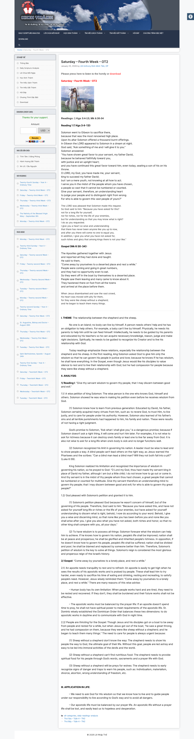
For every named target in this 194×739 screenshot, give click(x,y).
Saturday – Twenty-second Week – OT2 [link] (34, 256)
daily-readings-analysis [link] (87, 715)
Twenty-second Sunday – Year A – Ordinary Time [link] (34, 308)
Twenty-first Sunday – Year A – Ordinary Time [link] (33, 364)
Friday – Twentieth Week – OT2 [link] (33, 378)
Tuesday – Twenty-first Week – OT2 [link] (34, 347)
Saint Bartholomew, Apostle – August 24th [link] (35, 355)
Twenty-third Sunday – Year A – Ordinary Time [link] (33, 247)
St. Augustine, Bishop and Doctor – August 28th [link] (34, 323)
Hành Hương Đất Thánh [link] (29, 161)
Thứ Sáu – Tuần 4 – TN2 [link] (74, 718)
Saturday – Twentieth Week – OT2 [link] (34, 372)
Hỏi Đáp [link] (136, 33)
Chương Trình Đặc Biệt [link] (153, 33)
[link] (190, 16)
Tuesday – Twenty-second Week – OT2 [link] (34, 290)
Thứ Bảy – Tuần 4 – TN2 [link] (74, 721)
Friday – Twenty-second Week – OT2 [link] (35, 264)
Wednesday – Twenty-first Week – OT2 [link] (34, 339)
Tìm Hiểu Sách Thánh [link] (94, 33)
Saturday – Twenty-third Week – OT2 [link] (35, 190)
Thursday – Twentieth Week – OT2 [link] (34, 385)
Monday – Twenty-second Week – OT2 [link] (34, 299)
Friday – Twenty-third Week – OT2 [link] (34, 195)
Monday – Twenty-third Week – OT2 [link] (35, 221)
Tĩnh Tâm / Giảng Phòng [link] (30, 156)
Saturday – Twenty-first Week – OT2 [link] (35, 316)
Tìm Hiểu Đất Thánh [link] (117, 33)
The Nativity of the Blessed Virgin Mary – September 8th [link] (34, 214)
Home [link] (19, 50)
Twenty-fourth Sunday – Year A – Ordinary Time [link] (33, 183)
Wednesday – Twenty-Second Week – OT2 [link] (35, 280)
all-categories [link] (70, 715)
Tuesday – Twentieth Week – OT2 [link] (34, 398)
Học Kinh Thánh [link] (70, 33)
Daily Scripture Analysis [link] (29, 33)
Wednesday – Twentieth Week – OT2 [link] (35, 391)
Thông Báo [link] (24, 63)
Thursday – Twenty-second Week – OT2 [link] (34, 271)
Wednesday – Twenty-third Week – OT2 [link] (34, 207)
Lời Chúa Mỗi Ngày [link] (52, 33)
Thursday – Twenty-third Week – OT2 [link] (35, 200)
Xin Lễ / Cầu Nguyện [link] (28, 166)
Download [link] (23, 39)
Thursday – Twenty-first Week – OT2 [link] (35, 332)
